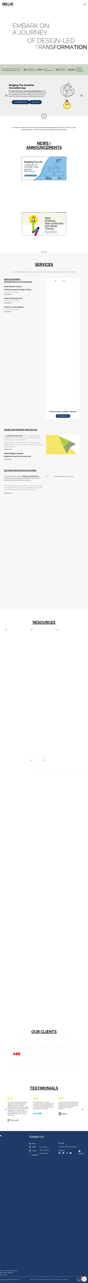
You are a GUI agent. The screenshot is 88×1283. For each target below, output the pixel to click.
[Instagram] (67, 1153)
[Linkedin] (63, 1153)
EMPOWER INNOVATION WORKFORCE (18, 282)
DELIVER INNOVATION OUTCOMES (20, 470)
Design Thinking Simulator (13, 298)
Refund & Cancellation (55, 1279)
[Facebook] (59, 1153)
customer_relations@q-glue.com (68, 1146)
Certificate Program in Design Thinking (17, 289)
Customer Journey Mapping (13, 307)
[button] (6, 95)
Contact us (65, 1279)
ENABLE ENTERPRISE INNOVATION (20, 430)
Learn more (7, 294)
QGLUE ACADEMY (12, 279)
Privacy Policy (33, 1279)
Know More (36, 105)
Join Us (81, 1153)
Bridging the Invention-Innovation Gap (17, 456)
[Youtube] (70, 1153)
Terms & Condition (43, 1279)
